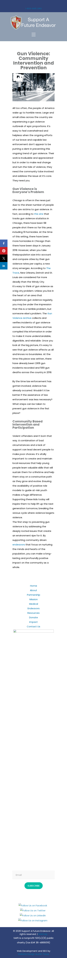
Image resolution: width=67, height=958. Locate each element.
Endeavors (34, 608)
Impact (33, 622)
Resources (33, 613)
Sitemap (42, 934)
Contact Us (33, 626)
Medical (33, 603)
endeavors (18, 544)
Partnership (33, 594)
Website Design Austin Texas (33, 954)
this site (38, 214)
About (33, 590)
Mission (33, 599)
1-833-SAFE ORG (33, 8)
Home (33, 585)
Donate (33, 617)
